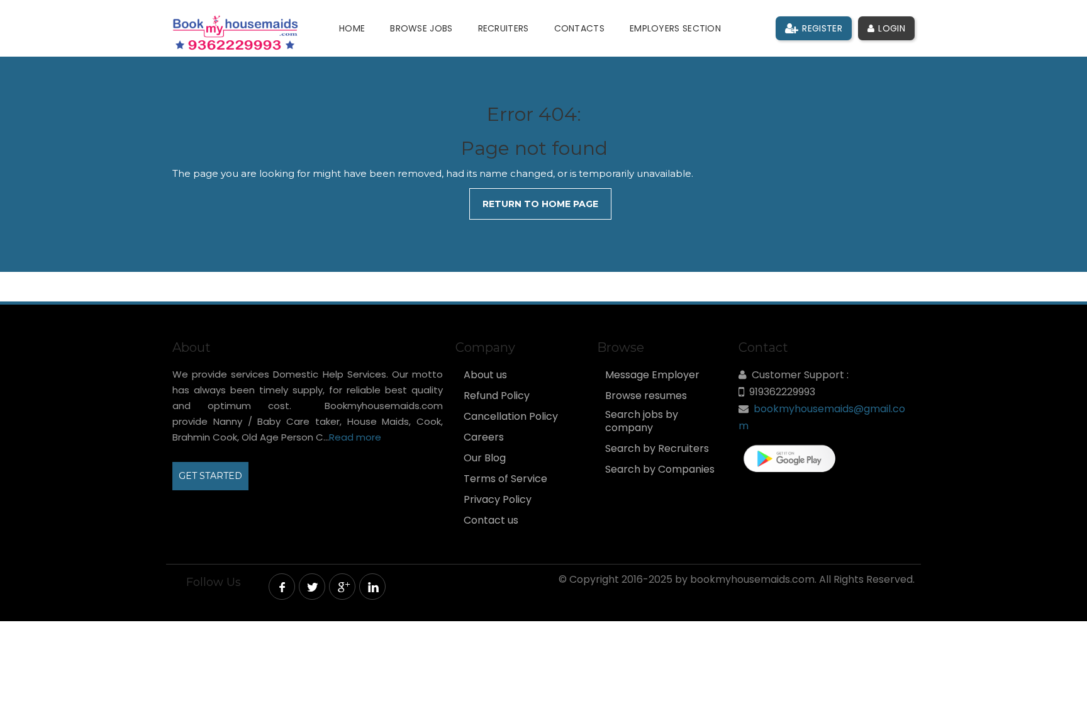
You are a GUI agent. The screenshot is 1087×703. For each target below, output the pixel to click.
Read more (355, 437)
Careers (484, 437)
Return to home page (540, 204)
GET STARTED (210, 475)
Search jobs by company (641, 421)
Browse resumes (646, 396)
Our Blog (485, 458)
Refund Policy (497, 396)
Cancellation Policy (511, 417)
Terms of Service (505, 479)
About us (485, 375)
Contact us (491, 520)
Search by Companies (660, 469)
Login (890, 28)
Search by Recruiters (657, 449)
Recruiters (503, 28)
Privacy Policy (498, 500)
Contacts (579, 28)
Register (821, 28)
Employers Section (675, 28)
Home (352, 28)
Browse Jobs (421, 28)
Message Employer (652, 375)
